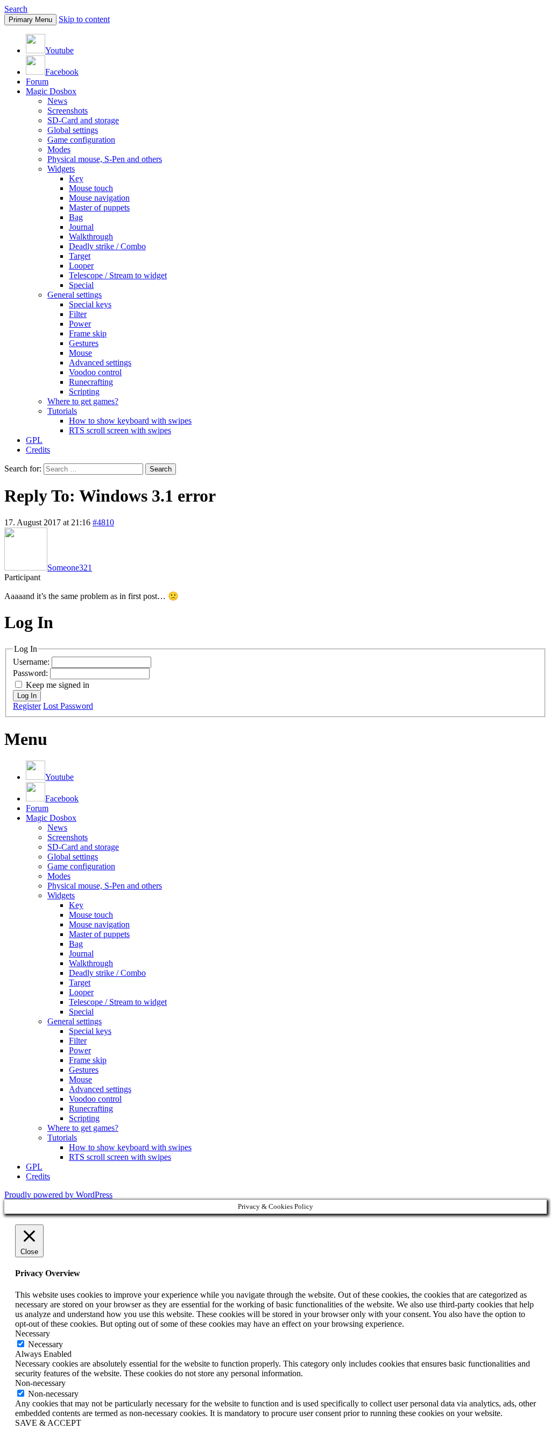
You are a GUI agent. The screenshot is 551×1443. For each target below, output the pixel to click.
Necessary (45, 1344)
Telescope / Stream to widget (118, 275)
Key (76, 178)
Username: (32, 661)
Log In (27, 696)
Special (81, 285)
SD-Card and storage (83, 120)
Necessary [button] (32, 1333)
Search (15, 8)
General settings (74, 294)
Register (27, 705)
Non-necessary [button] (40, 1383)
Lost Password (68, 705)
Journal (81, 226)
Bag (76, 217)
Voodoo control (95, 372)
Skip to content (84, 19)
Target (79, 256)
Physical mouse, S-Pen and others (104, 159)
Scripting (84, 391)
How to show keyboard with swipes (130, 420)
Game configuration (81, 139)
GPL (34, 440)
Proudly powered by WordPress (58, 1194)
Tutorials (62, 411)
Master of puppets (99, 207)
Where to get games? (82, 401)
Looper (81, 265)
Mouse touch (91, 188)
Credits (38, 449)
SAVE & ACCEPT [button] (48, 1422)
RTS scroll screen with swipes (120, 430)
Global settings (72, 130)
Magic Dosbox (51, 91)
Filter (78, 314)
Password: (31, 673)
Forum (37, 81)
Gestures (83, 343)
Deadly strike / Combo (107, 246)
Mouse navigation (99, 197)
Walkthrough (91, 236)
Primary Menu (30, 20)
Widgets (61, 168)
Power (80, 323)
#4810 (103, 522)
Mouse (80, 352)
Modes (58, 149)
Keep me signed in (57, 684)
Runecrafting (91, 381)
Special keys (90, 304)
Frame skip (88, 333)
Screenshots (67, 110)
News (57, 100)
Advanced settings (100, 362)
